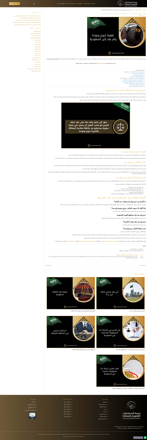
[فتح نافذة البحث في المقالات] (34, 3)
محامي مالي (38, 62)
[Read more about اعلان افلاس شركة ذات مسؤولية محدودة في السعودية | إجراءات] (120, 371)
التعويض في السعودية (36, 38)
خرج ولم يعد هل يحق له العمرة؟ (136, 85)
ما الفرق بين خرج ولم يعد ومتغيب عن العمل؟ (133, 80)
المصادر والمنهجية (64, 3)
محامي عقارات (38, 55)
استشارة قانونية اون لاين (35, 33)
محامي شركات (38, 49)
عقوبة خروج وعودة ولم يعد (138, 73)
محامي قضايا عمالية (36, 60)
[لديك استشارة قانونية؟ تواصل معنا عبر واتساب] (145, 437)
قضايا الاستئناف (37, 40)
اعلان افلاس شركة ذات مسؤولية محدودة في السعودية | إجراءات (128, 388)
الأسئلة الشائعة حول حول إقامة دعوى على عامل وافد (132, 78)
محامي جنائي (38, 47)
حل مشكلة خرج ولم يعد (138, 75)
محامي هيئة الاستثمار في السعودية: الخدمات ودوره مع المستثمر (26, 22)
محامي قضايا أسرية (36, 58)
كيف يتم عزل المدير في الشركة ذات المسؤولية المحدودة (130, 350)
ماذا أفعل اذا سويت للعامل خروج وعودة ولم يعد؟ (132, 81)
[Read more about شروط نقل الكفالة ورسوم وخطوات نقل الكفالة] (71, 293)
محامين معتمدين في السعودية (34, 69)
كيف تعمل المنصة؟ (71, 3)
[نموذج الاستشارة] (35, 404)
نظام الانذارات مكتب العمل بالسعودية (87, 241)
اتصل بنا (58, 3)
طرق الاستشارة (79, 3)
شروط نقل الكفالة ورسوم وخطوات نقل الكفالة (83, 311)
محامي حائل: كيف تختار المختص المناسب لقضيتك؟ (30, 18)
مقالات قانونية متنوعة (36, 71)
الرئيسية (93, 3)
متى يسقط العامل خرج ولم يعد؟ (136, 86)
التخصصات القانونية (87, 3)
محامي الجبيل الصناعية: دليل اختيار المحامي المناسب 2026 (28, 20)
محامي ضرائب (38, 53)
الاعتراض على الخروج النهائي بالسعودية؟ (110, 241)
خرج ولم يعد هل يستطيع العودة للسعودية (133, 83)
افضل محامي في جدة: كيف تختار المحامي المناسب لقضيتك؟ (27, 25)
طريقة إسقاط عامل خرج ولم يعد (137, 77)
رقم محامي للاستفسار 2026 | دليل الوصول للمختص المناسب (28, 16)
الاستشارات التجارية (37, 36)
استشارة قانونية (100, 63)
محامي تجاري (38, 44)
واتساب (32, 402)
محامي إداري (38, 42)
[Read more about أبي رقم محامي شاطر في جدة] (120, 293)
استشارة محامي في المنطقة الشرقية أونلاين (83, 350)
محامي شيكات (37, 51)
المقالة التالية (47, 265)
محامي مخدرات (37, 64)
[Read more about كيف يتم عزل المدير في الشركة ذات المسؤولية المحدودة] (120, 332)
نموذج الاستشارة (31, 405)
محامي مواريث (38, 66)
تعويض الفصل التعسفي (71, 241)
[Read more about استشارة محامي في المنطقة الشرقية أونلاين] (71, 332)
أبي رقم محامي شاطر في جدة (137, 311)
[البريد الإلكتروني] (35, 407)
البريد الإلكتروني (31, 407)
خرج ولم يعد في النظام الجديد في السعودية (134, 72)
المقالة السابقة (143, 265)
